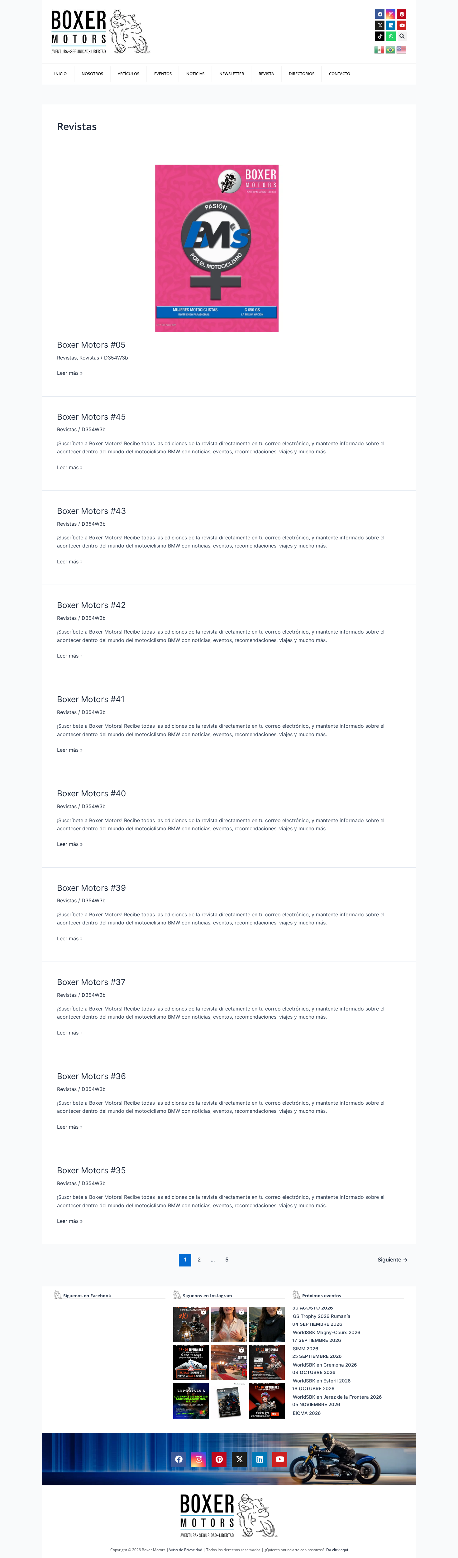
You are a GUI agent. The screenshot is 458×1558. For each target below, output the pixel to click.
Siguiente (393, 1259)
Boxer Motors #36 (91, 1076)
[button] (402, 36)
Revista (266, 73)
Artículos (128, 73)
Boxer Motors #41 (91, 699)
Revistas (67, 358)
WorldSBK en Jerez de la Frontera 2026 (337, 1397)
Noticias (195, 73)
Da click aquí (337, 1549)
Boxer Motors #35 (91, 1170)
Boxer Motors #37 (91, 982)
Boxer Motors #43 (91, 511)
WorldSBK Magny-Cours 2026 (326, 1332)
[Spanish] (379, 49)
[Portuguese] (390, 49)
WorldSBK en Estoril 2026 (322, 1381)
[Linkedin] (390, 25)
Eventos (163, 73)
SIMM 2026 (305, 1349)
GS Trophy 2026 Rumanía (322, 1316)
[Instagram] (390, 14)
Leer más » (70, 372)
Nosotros (92, 73)
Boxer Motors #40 (91, 793)
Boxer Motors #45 (91, 417)
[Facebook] (379, 14)
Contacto (339, 73)
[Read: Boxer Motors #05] (216, 248)
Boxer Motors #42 (91, 605)
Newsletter (231, 73)
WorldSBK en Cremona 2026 (325, 1365)
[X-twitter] (379, 25)
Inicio (60, 73)
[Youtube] (401, 25)
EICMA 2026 (307, 1413)
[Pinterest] (401, 14)
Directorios (301, 73)
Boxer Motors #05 (91, 345)
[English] (401, 49)
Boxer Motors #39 (91, 888)
